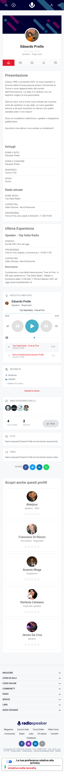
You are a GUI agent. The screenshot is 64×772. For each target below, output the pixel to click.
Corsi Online (38, 729)
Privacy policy (16, 750)
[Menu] (51, 5)
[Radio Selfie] (20, 408)
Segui (52, 423)
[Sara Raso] (26, 408)
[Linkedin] (35, 744)
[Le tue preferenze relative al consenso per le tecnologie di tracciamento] (5, 767)
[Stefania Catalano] (32, 601)
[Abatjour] (32, 504)
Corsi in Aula (23, 729)
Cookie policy (27, 750)
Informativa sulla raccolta (20, 768)
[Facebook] (22, 744)
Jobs (31, 733)
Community (9, 733)
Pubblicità (31, 738)
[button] (32, 384)
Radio (22, 733)
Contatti (54, 733)
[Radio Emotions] (14, 408)
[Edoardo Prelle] (32, 35)
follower (12, 423)
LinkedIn (11, 379)
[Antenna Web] (8, 408)
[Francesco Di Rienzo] (32, 536)
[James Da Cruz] (32, 634)
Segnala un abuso (32, 390)
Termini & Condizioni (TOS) (44, 750)
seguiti (26, 423)
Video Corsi (53, 729)
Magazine (8, 729)
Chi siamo (42, 733)
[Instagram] (29, 744)
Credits (58, 750)
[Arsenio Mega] (32, 569)
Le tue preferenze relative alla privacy (35, 761)
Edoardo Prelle (32, 46)
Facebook (12, 375)
